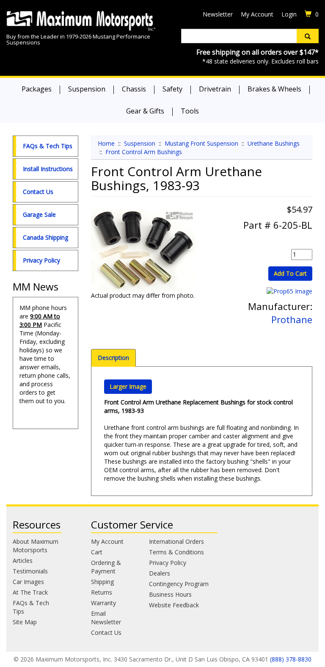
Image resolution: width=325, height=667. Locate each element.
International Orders (176, 541)
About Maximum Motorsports (35, 545)
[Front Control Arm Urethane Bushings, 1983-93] (143, 250)
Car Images (28, 582)
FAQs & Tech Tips (47, 146)
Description (113, 358)
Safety (172, 89)
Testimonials (30, 571)
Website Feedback (174, 605)
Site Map (25, 622)
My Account (257, 14)
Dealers (159, 573)
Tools (190, 111)
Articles (23, 560)
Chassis (134, 89)
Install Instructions (48, 169)
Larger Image (128, 386)
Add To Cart (290, 273)
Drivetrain (215, 89)
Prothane (291, 319)
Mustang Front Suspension (201, 143)
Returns (101, 592)
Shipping (102, 582)
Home (106, 143)
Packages (37, 89)
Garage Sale (39, 214)
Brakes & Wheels (274, 89)
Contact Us (38, 192)
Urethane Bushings (274, 143)
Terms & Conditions (176, 552)
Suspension (86, 89)
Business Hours (170, 594)
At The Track (30, 592)
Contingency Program (179, 584)
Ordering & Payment (106, 567)
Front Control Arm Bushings (143, 152)
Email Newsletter (106, 617)
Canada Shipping (45, 237)
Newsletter (218, 14)
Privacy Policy (41, 260)
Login (289, 14)
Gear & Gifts (145, 111)
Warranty (103, 603)
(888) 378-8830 (290, 659)
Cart (96, 552)
